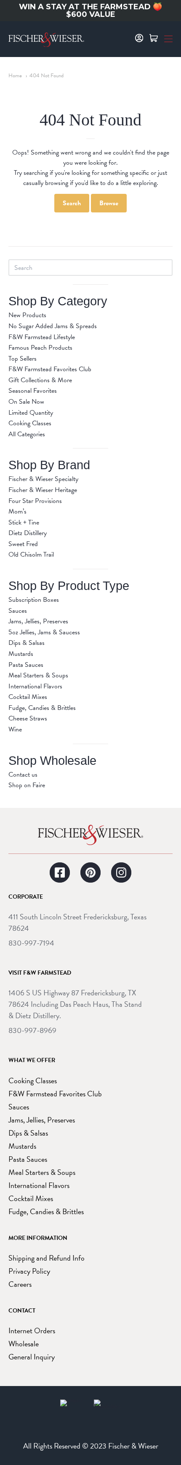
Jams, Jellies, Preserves (38, 621)
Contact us (22, 774)
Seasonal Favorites (32, 391)
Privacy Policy (29, 1271)
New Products (27, 315)
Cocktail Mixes (27, 697)
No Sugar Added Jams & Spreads (52, 326)
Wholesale (23, 1343)
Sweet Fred (23, 544)
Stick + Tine (23, 522)
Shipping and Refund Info (46, 1258)
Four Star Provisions (35, 501)
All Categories (26, 434)
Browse (108, 203)
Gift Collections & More (40, 380)
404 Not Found (46, 75)
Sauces (17, 611)
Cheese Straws (27, 718)
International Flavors (35, 686)
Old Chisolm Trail (31, 554)
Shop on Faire (26, 785)
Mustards (20, 654)
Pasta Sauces (25, 665)
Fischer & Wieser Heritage (42, 490)
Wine (15, 729)
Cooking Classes (29, 423)
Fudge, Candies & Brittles (42, 708)
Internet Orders (31, 1330)
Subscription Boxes (33, 600)
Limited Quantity (30, 413)
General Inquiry (31, 1356)
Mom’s (17, 511)
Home (15, 75)
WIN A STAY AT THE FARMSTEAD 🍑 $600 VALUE (90, 10)
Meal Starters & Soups (38, 675)
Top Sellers (22, 358)
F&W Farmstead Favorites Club (49, 369)
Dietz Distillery (27, 533)
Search (72, 203)
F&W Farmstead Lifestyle (41, 337)
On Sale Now (26, 402)
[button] (168, 38)
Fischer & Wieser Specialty (43, 479)
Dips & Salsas (26, 643)
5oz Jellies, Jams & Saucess (44, 632)
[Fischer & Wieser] (90, 835)
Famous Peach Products (40, 347)
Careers (20, 1284)
